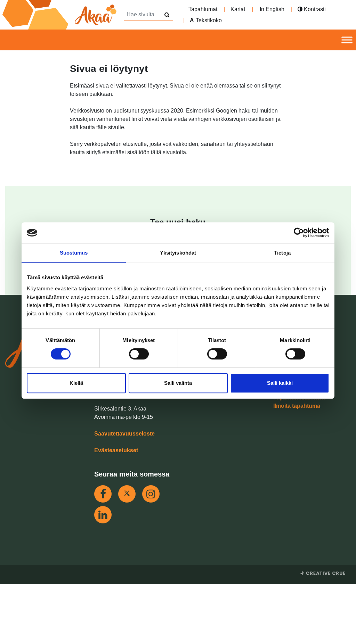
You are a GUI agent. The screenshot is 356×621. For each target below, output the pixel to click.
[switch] (139, 353)
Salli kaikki (280, 383)
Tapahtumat (202, 9)
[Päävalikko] (347, 40)
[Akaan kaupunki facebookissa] (103, 494)
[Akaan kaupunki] (60, 14)
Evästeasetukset (116, 450)
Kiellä (76, 383)
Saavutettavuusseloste (124, 434)
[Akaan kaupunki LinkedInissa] (103, 514)
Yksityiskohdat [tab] (178, 253)
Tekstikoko (209, 20)
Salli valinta (178, 383)
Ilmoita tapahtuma (296, 406)
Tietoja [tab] (282, 253)
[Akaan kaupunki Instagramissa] (151, 494)
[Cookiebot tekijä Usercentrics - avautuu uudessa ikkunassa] (298, 232)
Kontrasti (314, 9)
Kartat (237, 9)
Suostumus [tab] (74, 253)
